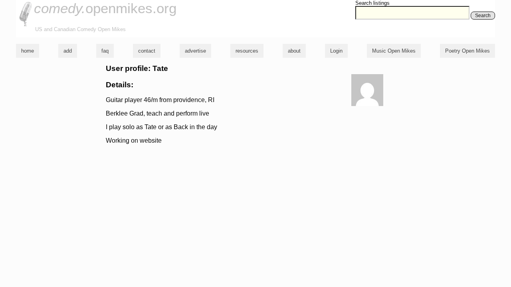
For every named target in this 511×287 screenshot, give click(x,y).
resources (247, 51)
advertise (195, 51)
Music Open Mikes (394, 51)
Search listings (372, 3)
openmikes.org (105, 8)
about (294, 51)
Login (336, 51)
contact (146, 51)
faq (105, 51)
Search (483, 15)
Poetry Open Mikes (467, 51)
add (67, 51)
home (27, 51)
